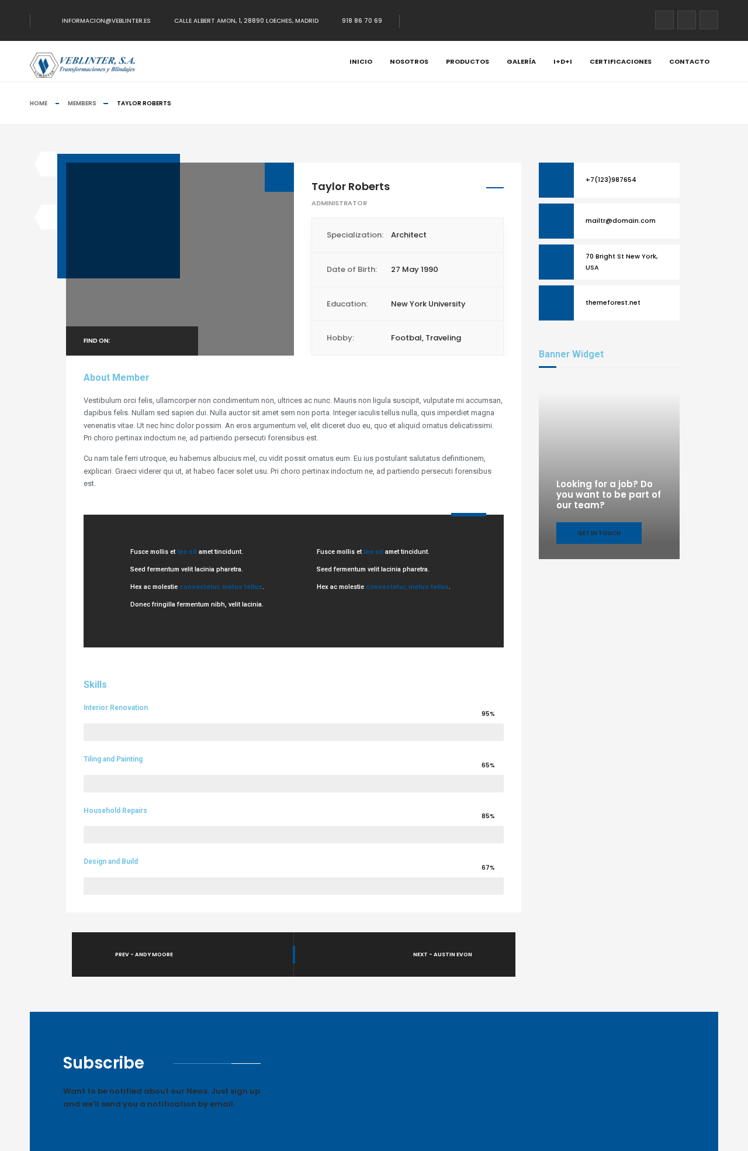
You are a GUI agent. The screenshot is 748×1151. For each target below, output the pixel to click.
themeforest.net (613, 302)
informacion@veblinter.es (106, 20)
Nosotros (409, 61)
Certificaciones (621, 61)
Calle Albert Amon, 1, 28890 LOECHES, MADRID (246, 20)
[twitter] (686, 20)
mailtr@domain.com (621, 220)
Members (82, 103)
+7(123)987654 (611, 179)
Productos (467, 61)
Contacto (689, 61)
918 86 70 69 (362, 20)
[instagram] (708, 20)
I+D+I (562, 61)
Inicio (360, 61)
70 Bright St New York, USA (621, 261)
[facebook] (664, 20)
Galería (521, 61)
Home (38, 103)
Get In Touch (599, 533)
